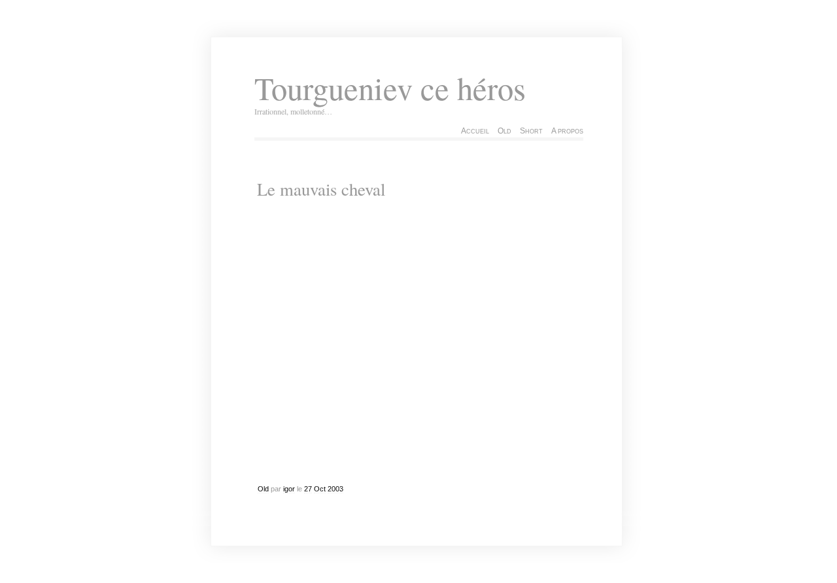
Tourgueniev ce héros (390, 88)
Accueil (475, 130)
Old (504, 130)
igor (289, 489)
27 (308, 489)
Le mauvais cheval (321, 189)
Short (531, 130)
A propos (567, 130)
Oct (320, 489)
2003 (335, 489)
